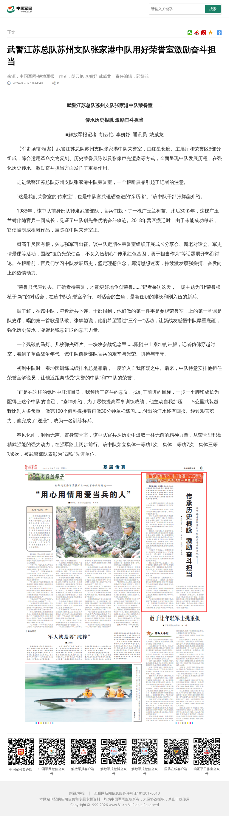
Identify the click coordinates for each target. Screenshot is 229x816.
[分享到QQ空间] (210, 32)
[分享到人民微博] (203, 32)
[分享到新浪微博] (196, 32)
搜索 (212, 8)
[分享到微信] (190, 32)
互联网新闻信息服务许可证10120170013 (127, 793)
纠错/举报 (77, 793)
